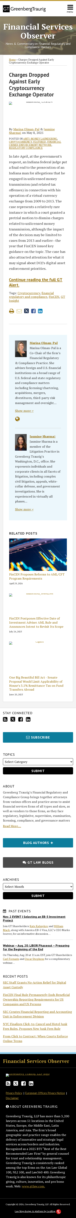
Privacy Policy (14, 1093)
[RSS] (5, 719)
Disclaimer (12, 1098)
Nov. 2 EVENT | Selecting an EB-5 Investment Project (34, 918)
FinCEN (54, 297)
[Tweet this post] (26, 311)
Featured (39, 142)
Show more (23, 411)
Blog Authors (26, 841)
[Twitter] (13, 719)
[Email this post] (19, 311)
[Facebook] (20, 719)
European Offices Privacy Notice (45, 1093)
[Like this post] (33, 311)
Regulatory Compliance (26, 148)
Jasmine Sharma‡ (43, 436)
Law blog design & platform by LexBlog (35, 1211)
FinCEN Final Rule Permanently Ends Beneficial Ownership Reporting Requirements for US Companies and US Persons (36, 999)
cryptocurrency (20, 142)
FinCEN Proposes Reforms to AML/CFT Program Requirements (37, 576)
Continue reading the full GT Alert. (35, 282)
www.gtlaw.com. (33, 1186)
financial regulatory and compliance (31, 295)
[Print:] (11, 310)
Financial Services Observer (38, 31)
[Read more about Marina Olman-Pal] (17, 419)
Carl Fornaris (11, 959)
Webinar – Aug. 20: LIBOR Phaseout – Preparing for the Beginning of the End (36, 947)
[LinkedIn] (28, 719)
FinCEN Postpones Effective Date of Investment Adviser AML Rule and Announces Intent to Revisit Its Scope (36, 622)
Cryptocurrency (29, 293)
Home (12, 59)
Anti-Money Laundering (40, 138)
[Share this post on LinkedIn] (40, 311)
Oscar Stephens (34, 959)
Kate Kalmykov (39, 926)
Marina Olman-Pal (26, 129)
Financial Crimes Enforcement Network (35, 143)
